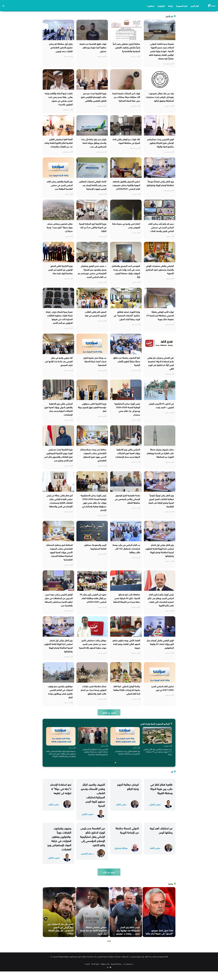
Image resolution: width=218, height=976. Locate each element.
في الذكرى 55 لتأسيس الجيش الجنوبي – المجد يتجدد (161, 405)
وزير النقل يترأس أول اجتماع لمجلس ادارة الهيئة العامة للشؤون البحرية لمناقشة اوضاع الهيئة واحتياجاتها (58, 645)
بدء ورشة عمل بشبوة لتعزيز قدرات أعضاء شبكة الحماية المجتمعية (94, 361)
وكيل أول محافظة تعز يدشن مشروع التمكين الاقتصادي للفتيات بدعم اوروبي (61, 47)
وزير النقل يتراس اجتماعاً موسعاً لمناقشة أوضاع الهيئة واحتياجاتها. (160, 183)
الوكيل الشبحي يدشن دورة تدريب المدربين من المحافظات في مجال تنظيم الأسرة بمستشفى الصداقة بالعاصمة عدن (59, 599)
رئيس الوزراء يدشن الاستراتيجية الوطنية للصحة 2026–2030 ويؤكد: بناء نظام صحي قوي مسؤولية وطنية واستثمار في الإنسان (93, 502)
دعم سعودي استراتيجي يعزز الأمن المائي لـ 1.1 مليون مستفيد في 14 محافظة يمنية (158, 751)
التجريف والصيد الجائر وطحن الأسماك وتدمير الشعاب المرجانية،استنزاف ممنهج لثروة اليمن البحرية (93, 795)
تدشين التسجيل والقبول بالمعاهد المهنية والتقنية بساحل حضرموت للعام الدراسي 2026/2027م (126, 184)
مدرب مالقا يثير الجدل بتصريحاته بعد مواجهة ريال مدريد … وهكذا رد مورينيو (128, 930)
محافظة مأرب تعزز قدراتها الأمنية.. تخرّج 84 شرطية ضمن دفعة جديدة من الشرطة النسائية (126, 597)
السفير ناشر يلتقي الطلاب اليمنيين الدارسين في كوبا (95, 313)
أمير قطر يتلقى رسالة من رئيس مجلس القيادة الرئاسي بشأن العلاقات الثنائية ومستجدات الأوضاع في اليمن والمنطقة (60, 500)
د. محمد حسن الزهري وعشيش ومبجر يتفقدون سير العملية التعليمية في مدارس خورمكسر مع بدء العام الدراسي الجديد (92, 271)
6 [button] (106, 762)
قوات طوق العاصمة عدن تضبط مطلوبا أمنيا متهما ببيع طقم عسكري (93, 47)
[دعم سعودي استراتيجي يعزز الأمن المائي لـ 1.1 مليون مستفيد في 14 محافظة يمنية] (157, 735)
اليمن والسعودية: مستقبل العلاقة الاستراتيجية (95, 546)
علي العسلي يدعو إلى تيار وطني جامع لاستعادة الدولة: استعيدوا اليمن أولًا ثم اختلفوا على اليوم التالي (160, 363)
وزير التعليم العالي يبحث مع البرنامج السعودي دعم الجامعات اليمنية (127, 752)
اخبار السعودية (181, 5)
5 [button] (108, 762)
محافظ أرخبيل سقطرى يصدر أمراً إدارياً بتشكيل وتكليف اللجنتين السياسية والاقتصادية (126, 47)
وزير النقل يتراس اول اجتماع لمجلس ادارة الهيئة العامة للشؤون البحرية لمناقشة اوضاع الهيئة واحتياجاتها (159, 550)
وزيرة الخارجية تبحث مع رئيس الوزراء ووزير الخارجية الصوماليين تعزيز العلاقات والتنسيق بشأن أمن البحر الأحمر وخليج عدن (58, 454)
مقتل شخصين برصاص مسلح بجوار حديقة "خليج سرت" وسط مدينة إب (60, 227)
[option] (157, 741)
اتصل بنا (87, 963)
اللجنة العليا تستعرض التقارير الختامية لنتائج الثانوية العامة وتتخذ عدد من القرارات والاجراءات (58, 142)
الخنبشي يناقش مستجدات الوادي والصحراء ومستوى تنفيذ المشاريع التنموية (160, 269)
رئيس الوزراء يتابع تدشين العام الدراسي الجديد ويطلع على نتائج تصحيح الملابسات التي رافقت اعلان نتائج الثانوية (161, 599)
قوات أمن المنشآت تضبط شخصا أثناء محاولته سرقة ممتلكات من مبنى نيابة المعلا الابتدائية (126, 96)
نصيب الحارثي (155, 804)
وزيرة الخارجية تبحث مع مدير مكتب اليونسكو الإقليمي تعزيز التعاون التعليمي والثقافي (93, 96)
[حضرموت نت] (212, 5)
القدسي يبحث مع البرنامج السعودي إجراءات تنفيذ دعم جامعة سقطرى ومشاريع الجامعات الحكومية (95, 751)
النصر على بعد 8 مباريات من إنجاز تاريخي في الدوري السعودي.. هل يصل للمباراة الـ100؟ (60, 928)
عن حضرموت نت (128, 963)
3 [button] (111, 762)
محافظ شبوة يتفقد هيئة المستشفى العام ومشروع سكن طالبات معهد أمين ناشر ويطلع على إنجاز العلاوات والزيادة (61, 753)
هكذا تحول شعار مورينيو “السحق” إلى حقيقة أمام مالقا (159, 931)
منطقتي (151, 5)
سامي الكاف (121, 804)
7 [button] (104, 762)
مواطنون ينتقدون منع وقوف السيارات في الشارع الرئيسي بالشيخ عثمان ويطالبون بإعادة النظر (60, 691)
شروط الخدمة (95, 963)
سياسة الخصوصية (116, 963)
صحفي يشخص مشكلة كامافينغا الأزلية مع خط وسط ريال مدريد (93, 930)
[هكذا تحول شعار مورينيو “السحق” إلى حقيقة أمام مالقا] (159, 912)
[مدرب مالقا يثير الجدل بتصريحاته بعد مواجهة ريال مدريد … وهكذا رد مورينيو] (125, 912)
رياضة (170, 5)
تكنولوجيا (161, 5)
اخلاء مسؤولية (105, 963)
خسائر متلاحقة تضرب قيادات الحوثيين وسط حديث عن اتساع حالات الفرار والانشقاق (93, 689)
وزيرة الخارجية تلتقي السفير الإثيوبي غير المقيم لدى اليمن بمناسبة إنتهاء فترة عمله (60, 269)
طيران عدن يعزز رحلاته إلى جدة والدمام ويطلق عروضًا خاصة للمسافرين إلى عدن (93, 142)
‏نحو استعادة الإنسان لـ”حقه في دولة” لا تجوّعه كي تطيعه (60, 788)
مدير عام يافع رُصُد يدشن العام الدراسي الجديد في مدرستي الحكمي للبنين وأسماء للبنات (161, 227)
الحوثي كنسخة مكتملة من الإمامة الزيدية (127, 829)
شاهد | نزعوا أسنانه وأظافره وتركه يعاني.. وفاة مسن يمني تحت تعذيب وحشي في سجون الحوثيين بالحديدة (59, 98)
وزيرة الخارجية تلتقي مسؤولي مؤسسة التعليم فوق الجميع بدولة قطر (92, 407)
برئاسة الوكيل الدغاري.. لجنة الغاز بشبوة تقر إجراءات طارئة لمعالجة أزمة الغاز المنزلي (126, 689)
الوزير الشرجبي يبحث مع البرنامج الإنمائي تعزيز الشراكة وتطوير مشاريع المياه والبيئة (160, 142)
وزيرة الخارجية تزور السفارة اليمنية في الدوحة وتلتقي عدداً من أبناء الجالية (92, 227)
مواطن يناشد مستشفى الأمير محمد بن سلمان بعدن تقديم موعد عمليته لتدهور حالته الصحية (92, 643)
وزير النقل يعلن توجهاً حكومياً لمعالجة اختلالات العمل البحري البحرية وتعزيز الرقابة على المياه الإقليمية (161, 500)
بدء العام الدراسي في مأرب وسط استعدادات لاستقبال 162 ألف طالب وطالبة (126, 548)
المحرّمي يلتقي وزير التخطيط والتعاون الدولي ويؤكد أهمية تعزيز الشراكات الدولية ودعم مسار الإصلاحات (58, 409)
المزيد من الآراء (109, 872)
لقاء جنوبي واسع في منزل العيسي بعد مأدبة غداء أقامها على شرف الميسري (59, 361)
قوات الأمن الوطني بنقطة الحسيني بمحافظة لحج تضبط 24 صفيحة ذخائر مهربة (160, 315)
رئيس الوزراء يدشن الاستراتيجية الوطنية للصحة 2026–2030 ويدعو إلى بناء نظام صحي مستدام (127, 409)
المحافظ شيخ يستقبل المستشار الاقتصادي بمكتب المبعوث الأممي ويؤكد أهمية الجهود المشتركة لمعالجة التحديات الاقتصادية (59, 552)
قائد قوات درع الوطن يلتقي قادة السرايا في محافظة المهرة (126, 140)
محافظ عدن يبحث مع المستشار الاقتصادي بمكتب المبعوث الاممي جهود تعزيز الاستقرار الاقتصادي (93, 454)
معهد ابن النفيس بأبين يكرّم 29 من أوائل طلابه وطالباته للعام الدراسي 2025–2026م (93, 597)
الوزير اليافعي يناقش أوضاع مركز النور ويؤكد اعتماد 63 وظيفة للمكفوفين (160, 643)
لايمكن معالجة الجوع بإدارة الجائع (128, 786)
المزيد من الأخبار (108, 712)
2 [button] (113, 762)
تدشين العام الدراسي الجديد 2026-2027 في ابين (162, 687)
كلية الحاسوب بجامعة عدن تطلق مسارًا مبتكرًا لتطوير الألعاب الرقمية (126, 361)
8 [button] (102, 762)
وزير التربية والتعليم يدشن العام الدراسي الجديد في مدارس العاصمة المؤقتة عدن (60, 184)
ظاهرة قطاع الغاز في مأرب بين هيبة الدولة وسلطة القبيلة (161, 788)
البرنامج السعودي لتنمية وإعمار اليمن (155, 723)
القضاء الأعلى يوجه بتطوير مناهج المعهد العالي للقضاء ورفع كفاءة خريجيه (126, 643)
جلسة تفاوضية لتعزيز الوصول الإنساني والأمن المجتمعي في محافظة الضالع (127, 498)
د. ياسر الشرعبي (87, 853)
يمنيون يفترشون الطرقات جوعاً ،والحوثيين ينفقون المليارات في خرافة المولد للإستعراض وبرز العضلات (59, 838)
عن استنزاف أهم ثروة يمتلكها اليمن (161, 829)
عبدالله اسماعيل (121, 847)
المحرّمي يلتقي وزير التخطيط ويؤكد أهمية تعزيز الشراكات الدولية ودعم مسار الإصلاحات (127, 452)
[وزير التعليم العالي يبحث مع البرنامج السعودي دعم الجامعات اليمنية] (125, 736)
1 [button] (115, 762)
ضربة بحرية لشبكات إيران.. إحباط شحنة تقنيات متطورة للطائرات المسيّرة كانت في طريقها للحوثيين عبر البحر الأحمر (59, 317)
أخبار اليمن (195, 5)
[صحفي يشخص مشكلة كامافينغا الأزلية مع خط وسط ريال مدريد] (92, 912)
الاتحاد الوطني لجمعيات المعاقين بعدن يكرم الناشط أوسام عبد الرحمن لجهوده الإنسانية (92, 184)
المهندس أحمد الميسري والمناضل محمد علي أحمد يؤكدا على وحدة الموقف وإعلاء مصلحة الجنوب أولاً (126, 271)
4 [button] (109, 762)
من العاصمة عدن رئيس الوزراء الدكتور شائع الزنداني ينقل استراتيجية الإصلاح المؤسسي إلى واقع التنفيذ (92, 836)
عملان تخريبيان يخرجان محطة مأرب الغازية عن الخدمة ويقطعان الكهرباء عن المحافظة (160, 452)
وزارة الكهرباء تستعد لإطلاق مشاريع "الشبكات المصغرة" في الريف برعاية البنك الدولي (127, 315)
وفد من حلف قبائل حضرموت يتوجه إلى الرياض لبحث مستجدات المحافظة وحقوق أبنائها (160, 96)
